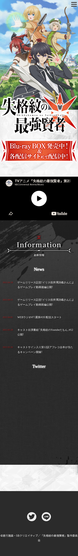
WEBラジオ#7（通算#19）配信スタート (39, 317)
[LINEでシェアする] (46, 518)
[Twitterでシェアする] (31, 518)
